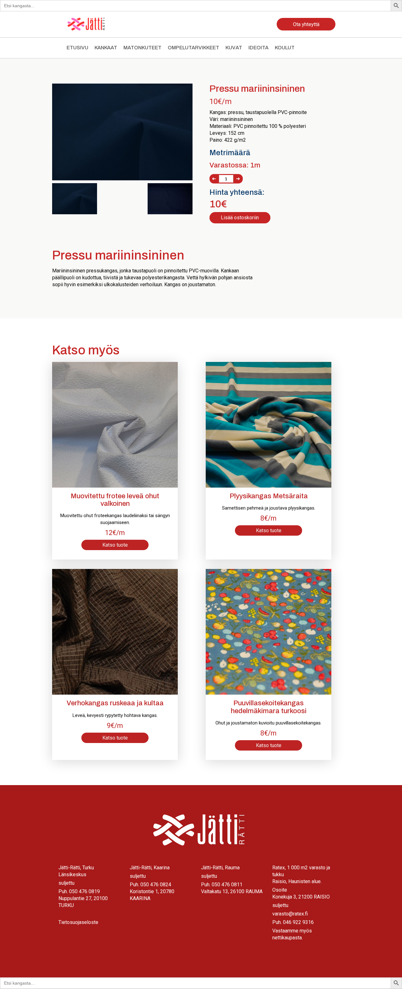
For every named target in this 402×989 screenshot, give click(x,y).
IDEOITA (258, 47)
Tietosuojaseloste (78, 922)
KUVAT (233, 47)
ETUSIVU (77, 47)
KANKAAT (106, 47)
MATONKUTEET (142, 47)
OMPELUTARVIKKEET (193, 47)
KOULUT (285, 47)
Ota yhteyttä (306, 24)
